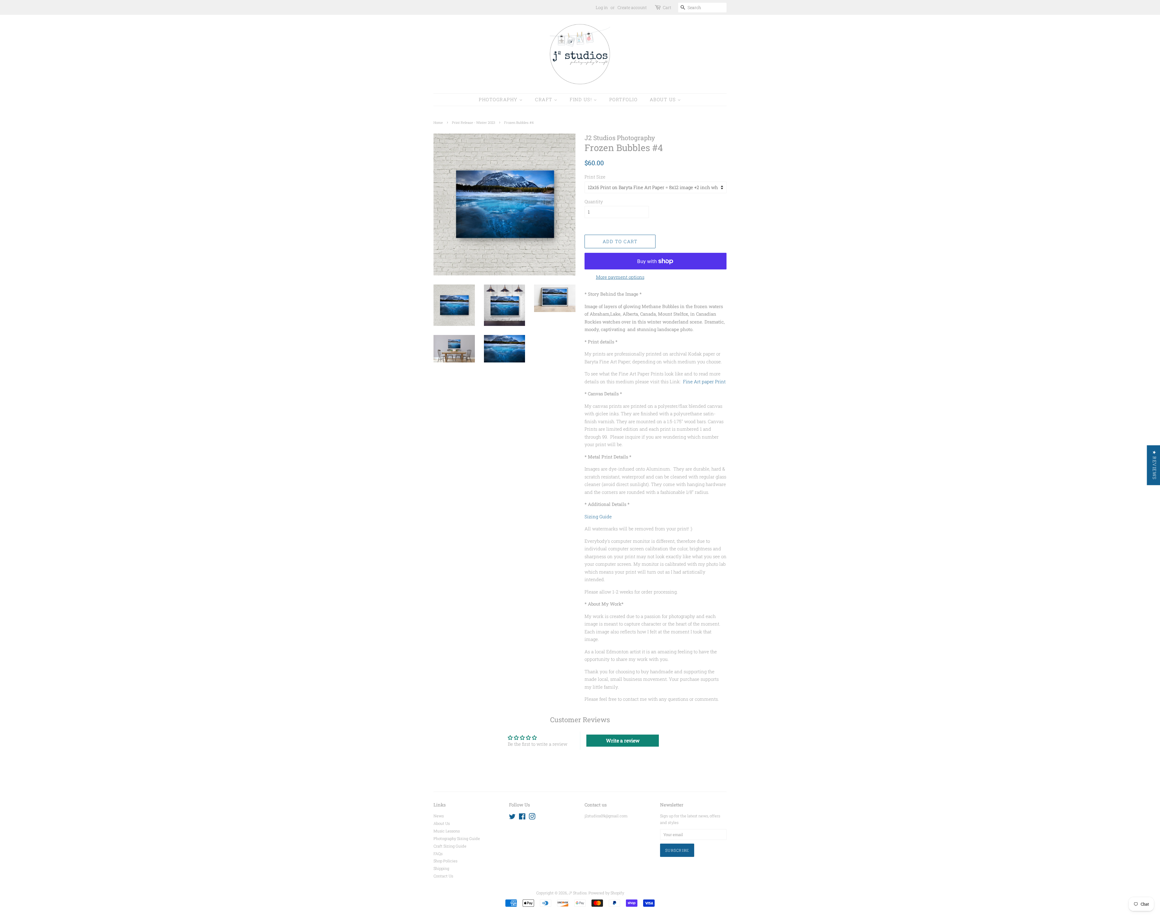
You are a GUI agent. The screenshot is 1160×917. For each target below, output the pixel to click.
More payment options (620, 277)
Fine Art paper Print (704, 381)
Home (438, 122)
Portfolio (623, 99)
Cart (667, 7)
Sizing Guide (598, 516)
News (438, 815)
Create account (632, 7)
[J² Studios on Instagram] (532, 817)
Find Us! (582, 99)
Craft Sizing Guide (449, 846)
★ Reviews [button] (1154, 465)
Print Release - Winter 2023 (473, 122)
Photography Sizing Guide (456, 838)
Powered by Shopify (606, 892)
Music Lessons (446, 831)
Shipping (441, 868)
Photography (499, 99)
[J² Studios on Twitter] (512, 817)
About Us (664, 99)
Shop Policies (445, 860)
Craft (544, 99)
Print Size (595, 177)
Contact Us (443, 876)
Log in (602, 7)
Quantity (594, 201)
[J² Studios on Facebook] (522, 817)
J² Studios (578, 892)
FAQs (438, 853)
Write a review (623, 740)
